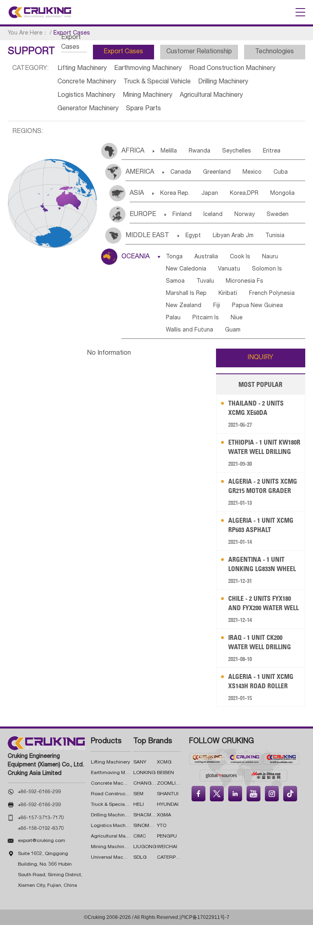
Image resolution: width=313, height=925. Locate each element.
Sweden (278, 215)
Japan (209, 193)
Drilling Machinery (223, 82)
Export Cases (123, 52)
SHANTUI (168, 794)
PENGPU (167, 836)
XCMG (164, 762)
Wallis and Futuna (189, 330)
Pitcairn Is (205, 318)
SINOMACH (146, 825)
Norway (244, 215)
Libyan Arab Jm (233, 236)
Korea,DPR (244, 193)
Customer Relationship (199, 52)
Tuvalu (205, 281)
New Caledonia (186, 269)
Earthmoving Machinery (148, 68)
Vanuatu (229, 269)
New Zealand (183, 306)
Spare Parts (143, 109)
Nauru (270, 257)
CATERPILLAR (173, 857)
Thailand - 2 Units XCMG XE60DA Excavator (256, 408)
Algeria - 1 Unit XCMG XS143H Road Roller (260, 681)
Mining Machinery (147, 95)
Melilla (169, 151)
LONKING (144, 772)
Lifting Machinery (82, 68)
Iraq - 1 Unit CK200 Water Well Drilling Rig (259, 642)
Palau (173, 318)
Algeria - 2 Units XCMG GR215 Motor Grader (262, 486)
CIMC (139, 836)
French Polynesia (272, 294)
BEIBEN (165, 772)
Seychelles (236, 151)
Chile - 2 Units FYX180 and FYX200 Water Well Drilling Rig (263, 603)
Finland (182, 215)
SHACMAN (145, 815)
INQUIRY (260, 358)
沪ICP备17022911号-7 (204, 917)
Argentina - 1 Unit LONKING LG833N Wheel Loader (262, 564)
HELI (138, 804)
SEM (138, 794)
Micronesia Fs (244, 281)
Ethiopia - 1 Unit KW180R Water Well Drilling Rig (264, 447)
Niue (236, 318)
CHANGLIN (146, 783)
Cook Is (240, 257)
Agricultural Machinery (211, 95)
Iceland (213, 215)
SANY (139, 762)
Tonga (174, 257)
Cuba (280, 172)
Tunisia (274, 236)
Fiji (216, 306)
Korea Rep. (175, 193)
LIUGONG (144, 846)
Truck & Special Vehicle (157, 82)
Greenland (217, 172)
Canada (180, 172)
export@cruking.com (41, 840)
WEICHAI (167, 846)
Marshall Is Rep (186, 294)
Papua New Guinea (257, 306)
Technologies (274, 52)
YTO (161, 825)
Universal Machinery (114, 857)
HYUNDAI (168, 804)
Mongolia (282, 193)
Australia (206, 257)
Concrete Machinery (86, 82)
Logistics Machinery (86, 95)
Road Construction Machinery (232, 68)
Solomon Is (267, 269)
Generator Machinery (88, 109)
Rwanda (199, 151)
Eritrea (271, 151)
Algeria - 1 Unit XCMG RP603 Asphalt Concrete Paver (260, 525)
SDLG (140, 857)
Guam (232, 330)
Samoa (175, 281)
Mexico (252, 172)
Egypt (193, 236)
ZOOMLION (170, 783)
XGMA (164, 815)
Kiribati (227, 294)
